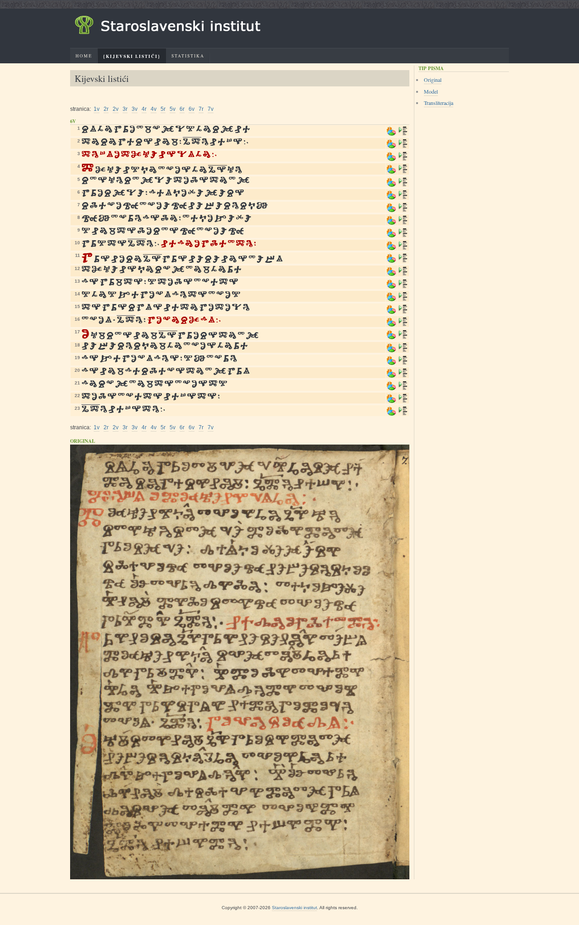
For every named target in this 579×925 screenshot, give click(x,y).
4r (144, 109)
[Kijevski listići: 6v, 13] (403, 287)
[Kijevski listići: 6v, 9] (403, 235)
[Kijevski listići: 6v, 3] (403, 159)
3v (135, 109)
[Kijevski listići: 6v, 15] (403, 312)
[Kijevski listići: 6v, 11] (403, 261)
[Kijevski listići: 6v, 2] (403, 146)
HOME (84, 56)
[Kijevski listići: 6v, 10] (403, 248)
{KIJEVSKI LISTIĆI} (132, 56)
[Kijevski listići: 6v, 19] (403, 363)
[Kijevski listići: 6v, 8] (403, 223)
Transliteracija (438, 102)
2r (106, 109)
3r (125, 109)
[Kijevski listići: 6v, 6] (403, 197)
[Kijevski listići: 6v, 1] (403, 134)
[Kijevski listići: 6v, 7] (403, 210)
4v (154, 109)
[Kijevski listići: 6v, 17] (403, 337)
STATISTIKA (187, 56)
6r (182, 109)
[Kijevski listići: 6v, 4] (403, 172)
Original (432, 79)
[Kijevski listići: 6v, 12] (403, 274)
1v (97, 109)
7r (201, 109)
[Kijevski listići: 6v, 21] (403, 388)
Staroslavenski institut (294, 907)
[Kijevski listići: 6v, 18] (403, 350)
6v (192, 109)
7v (211, 109)
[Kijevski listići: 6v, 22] (403, 401)
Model (431, 91)
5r (163, 109)
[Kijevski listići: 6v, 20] (403, 376)
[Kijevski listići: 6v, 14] (403, 299)
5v (173, 109)
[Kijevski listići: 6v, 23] (403, 414)
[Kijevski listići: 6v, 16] (403, 325)
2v (116, 109)
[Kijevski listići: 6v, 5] (403, 185)
